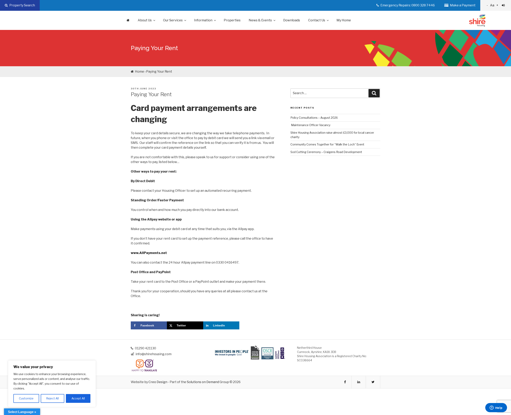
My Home (344, 20)
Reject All (52, 398)
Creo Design (158, 382)
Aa (492, 5)
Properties (232, 20)
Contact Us (316, 20)
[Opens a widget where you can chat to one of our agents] (496, 408)
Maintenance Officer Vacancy (310, 125)
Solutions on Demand (203, 382)
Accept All (78, 398)
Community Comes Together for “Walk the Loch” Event (327, 144)
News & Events (260, 20)
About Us (145, 20)
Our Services (173, 20)
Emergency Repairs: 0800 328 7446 (407, 5)
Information (203, 20)
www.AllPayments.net (149, 253)
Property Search (22, 5)
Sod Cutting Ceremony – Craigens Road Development (326, 152)
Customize (26, 398)
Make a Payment (462, 5)
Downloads (291, 20)
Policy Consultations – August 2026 (314, 117)
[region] (52, 383)
